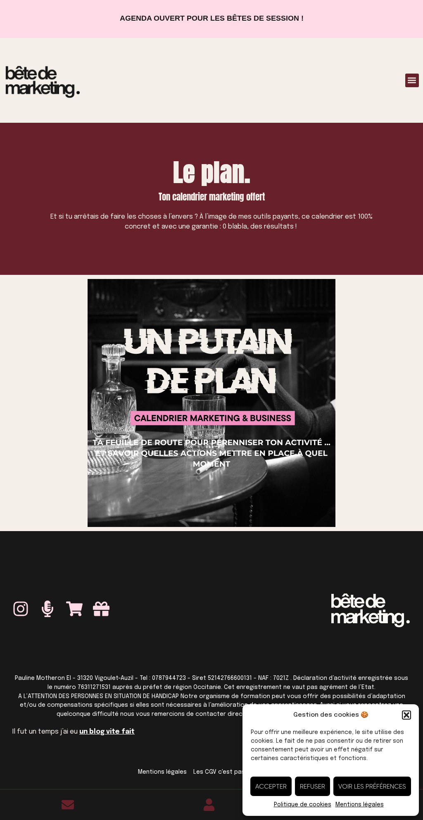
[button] (406, 715)
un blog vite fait (107, 731)
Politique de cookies (302, 805)
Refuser (312, 786)
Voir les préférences (372, 786)
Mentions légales (359, 805)
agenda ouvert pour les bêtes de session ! (212, 18)
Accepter (271, 786)
